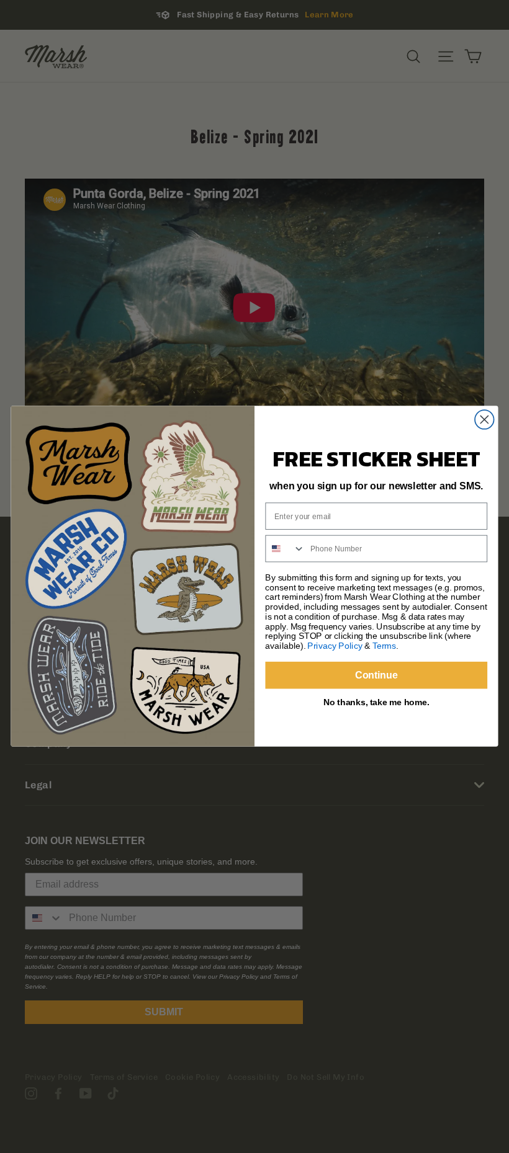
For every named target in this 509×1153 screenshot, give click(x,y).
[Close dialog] (484, 420)
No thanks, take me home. (376, 701)
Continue (376, 675)
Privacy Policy (334, 646)
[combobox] (285, 549)
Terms (384, 646)
